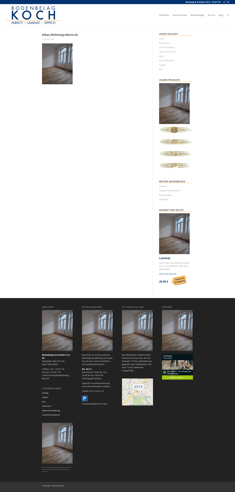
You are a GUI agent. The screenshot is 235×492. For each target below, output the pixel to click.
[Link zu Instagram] (228, 2)
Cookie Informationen (51, 415)
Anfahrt (45, 397)
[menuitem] (164, 15)
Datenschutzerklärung (51, 410)
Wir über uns (164, 43)
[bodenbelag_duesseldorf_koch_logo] (34, 15)
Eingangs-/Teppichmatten (169, 190)
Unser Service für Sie (167, 51)
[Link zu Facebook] (224, 2)
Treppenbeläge (165, 195)
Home (161, 38)
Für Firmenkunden (166, 60)
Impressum (46, 406)
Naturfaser (163, 199)
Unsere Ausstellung (167, 47)
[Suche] (227, 15)
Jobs (161, 69)
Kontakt (162, 65)
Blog (161, 56)
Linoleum (163, 186)
